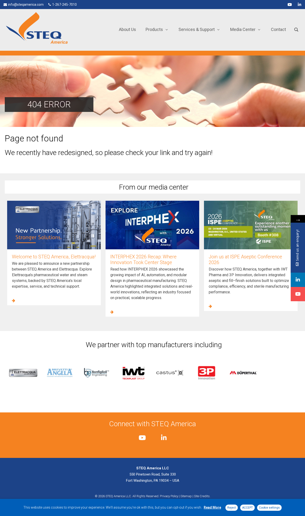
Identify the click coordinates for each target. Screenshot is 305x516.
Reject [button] (231, 507)
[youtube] (290, 4)
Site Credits (202, 496)
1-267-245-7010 (64, 4)
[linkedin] (299, 4)
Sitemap (186, 496)
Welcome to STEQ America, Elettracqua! (54, 257)
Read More (212, 507)
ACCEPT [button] (247, 507)
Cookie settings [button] (269, 507)
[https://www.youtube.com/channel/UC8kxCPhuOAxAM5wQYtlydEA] (298, 294)
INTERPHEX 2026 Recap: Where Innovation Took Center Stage (143, 259)
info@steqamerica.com (26, 4)
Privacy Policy (169, 496)
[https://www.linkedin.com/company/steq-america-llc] (298, 280)
